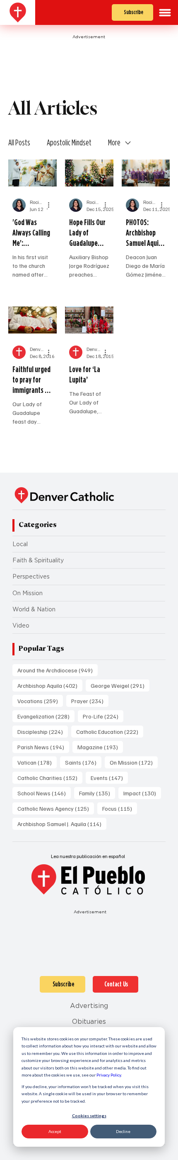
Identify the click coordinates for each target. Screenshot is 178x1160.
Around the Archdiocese (57, 670)
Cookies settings (89, 1115)
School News (44, 793)
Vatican (37, 762)
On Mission (27, 593)
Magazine (100, 746)
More (114, 142)
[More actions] (51, 205)
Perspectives (31, 576)
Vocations (40, 700)
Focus (119, 808)
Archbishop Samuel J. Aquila (61, 823)
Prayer (89, 700)
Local (20, 544)
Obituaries (89, 1021)
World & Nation (33, 609)
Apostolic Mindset (69, 142)
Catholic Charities (49, 777)
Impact (142, 793)
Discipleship (42, 731)
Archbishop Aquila (49, 685)
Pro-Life (103, 716)
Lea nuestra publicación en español (88, 856)
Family (97, 793)
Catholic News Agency (55, 808)
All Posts (19, 142)
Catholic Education (109, 731)
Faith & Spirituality (38, 560)
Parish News (43, 746)
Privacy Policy (108, 1074)
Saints (83, 762)
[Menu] (165, 12)
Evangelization (46, 716)
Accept (54, 1131)
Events (109, 777)
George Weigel (120, 685)
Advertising (89, 1006)
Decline (123, 1131)
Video (20, 625)
